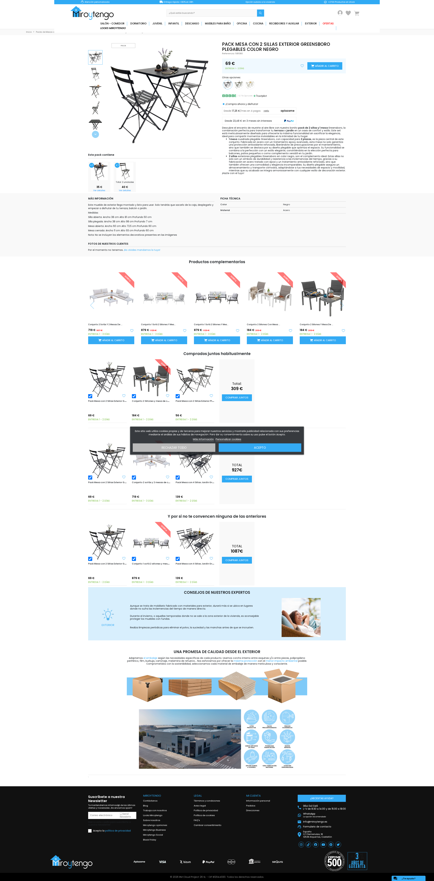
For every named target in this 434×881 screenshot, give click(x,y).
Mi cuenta (253, 796)
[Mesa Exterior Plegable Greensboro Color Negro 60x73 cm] (99, 171)
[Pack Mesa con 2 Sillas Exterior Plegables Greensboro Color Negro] (195, 378)
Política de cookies (204, 815)
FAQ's (197, 820)
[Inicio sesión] (340, 12)
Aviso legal (200, 805)
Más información (203, 439)
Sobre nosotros (151, 820)
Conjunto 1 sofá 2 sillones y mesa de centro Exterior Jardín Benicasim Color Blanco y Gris (158, 324)
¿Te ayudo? (404, 878)
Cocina (258, 23)
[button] (95, 134)
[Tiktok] (308, 844)
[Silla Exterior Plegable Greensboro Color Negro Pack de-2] (125, 171)
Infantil (173, 23)
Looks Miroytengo (113, 28)
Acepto (260, 447)
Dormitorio (138, 23)
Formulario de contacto (317, 826)
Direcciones (252, 810)
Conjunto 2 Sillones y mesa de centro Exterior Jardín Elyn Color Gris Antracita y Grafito (317, 324)
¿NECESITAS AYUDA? (321, 798)
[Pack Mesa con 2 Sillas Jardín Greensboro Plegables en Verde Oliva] (238, 84)
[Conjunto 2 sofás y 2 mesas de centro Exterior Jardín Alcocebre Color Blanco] (151, 460)
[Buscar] (260, 13)
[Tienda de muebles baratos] (93, 13)
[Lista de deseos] (348, 13)
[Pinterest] (330, 844)
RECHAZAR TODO (174, 447)
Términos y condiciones (207, 800)
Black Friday (149, 839)
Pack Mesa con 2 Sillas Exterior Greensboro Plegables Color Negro (125, 401)
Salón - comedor (112, 23)
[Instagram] (301, 844)
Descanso (192, 23)
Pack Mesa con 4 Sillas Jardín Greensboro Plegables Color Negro (212, 482)
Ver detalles (99, 190)
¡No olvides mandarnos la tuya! (142, 250)
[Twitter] (338, 844)
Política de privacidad (206, 810)
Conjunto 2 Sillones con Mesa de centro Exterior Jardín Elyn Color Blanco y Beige (264, 324)
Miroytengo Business (154, 830)
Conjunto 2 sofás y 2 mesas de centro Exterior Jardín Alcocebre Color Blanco (105, 324)
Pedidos (250, 805)
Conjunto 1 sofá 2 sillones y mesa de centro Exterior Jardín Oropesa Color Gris (211, 324)
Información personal (258, 800)
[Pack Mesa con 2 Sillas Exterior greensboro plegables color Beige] (250, 84)
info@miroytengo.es (315, 821)
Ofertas (328, 23)
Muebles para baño (218, 23)
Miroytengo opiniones (155, 825)
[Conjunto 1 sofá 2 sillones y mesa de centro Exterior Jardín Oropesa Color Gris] (151, 541)
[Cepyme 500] (334, 861)
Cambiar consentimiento (207, 825)
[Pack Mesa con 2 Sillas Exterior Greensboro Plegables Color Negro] (107, 378)
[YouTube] (323, 844)
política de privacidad (118, 830)
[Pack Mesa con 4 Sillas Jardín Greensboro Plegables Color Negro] (195, 460)
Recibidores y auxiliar (284, 23)
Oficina (242, 23)
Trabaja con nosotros (155, 810)
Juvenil (157, 23)
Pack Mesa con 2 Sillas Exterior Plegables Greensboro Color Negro (213, 401)
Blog (145, 805)
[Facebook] (315, 844)
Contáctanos (150, 800)
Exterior (311, 23)
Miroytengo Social (153, 834)
